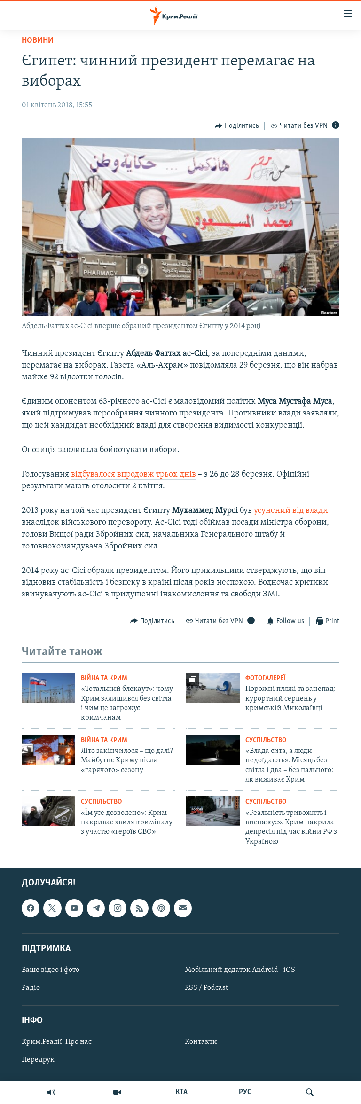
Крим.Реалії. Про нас (57, 1042)
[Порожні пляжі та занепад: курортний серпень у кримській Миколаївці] (213, 688)
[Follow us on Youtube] (74, 908)
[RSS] (139, 908)
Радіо (31, 988)
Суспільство (265, 740)
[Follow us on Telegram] (96, 908)
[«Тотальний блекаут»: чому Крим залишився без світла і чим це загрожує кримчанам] (48, 688)
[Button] (237, 126)
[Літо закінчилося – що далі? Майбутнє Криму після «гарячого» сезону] (48, 750)
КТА (181, 1092)
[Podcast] (161, 908)
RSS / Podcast (206, 988)
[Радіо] (51, 1092)
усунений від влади (291, 511)
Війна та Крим (104, 678)
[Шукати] (310, 1092)
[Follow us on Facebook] (30, 908)
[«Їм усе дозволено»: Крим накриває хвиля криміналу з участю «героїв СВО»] (48, 811)
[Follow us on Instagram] (117, 908)
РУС (245, 1092)
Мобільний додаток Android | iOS (240, 970)
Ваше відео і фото (50, 970)
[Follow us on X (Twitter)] (52, 908)
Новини (38, 41)
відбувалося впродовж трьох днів (133, 474)
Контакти (201, 1042)
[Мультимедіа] (117, 1092)
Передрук (38, 1060)
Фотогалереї (265, 678)
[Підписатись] (183, 908)
